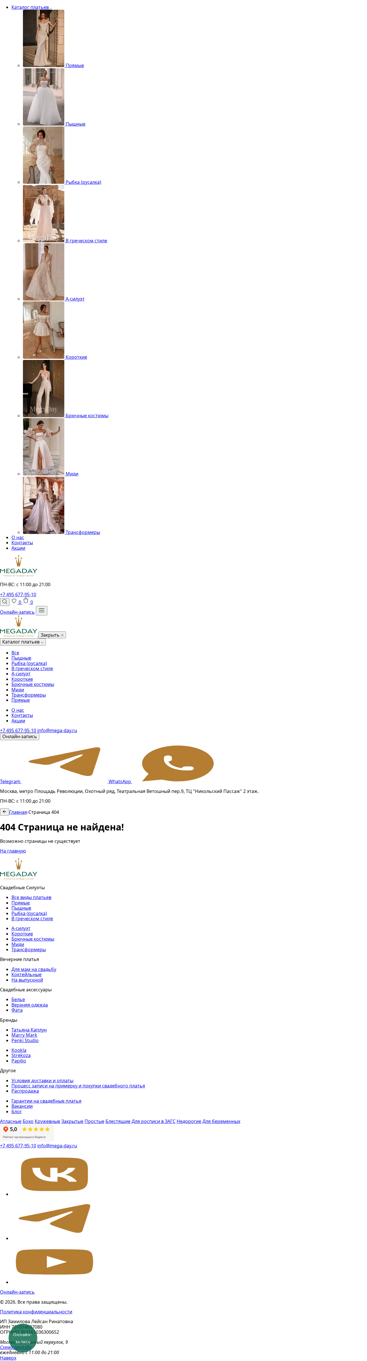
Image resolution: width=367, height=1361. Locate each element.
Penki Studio (25, 1040)
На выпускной (27, 980)
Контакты (22, 542)
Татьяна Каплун (29, 1030)
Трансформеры (28, 695)
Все (15, 653)
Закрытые (72, 1121)
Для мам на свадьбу (33, 969)
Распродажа (25, 1091)
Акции (18, 548)
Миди (17, 690)
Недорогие (189, 1121)
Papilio (18, 1061)
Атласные (11, 1121)
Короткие (22, 679)
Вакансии (22, 1106)
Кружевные (47, 1121)
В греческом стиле (32, 668)
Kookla (18, 1050)
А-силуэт (20, 673)
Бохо (28, 1121)
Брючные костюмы (32, 684)
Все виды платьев (31, 897)
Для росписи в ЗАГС (153, 1121)
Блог (16, 1111)
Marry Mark (24, 1035)
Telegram (11, 781)
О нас (17, 537)
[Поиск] (4, 602)
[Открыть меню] (41, 610)
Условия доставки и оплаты (42, 1080)
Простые (94, 1121)
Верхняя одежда (29, 1005)
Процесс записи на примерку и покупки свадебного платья (78, 1086)
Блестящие (118, 1121)
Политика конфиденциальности (36, 1312)
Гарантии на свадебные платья (46, 1101)
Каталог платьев (30, 7)
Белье (18, 999)
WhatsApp (120, 781)
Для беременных (221, 1121)
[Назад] (4, 812)
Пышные (21, 658)
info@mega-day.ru (57, 730)
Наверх (8, 1358)
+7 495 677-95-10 (18, 594)
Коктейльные (26, 974)
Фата (17, 1010)
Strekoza (21, 1055)
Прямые (20, 700)
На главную (13, 851)
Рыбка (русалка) (29, 663)
